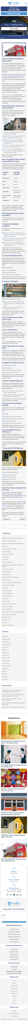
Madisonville (14, 967)
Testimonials (14, 993)
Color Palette (5, 557)
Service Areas (14, 991)
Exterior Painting (6, 572)
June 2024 (4, 674)
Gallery (14, 996)
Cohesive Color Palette (8, 554)
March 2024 (5, 679)
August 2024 (5, 668)
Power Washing (6, 601)
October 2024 (5, 663)
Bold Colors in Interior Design (9, 549)
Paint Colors (5, 588)
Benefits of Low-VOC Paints (9, 541)
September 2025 (6, 644)
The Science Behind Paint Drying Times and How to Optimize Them (13, 860)
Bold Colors (5, 546)
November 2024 (6, 660)
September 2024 (6, 666)
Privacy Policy (14, 1016)
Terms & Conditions (14, 1013)
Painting (5, 622)
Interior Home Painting (14, 937)
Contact (14, 1003)
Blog (14, 1001)
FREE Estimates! (14, 13)
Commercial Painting (7, 562)
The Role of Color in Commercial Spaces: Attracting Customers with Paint (12, 691)
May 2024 (4, 676)
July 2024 (4, 671)
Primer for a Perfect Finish (8, 604)
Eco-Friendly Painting (7, 569)
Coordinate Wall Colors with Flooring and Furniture (12, 565)
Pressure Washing (14, 942)
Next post (22, 519)
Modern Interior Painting (8, 585)
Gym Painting (14, 949)
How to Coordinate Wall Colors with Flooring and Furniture (13, 703)
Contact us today (6, 99)
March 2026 (5, 636)
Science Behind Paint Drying (9, 614)
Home (14, 980)
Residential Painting (7, 609)
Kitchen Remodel (14, 939)
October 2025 (5, 642)
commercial (13, 506)
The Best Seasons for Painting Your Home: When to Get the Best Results (13, 742)
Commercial (14, 988)
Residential (14, 986)
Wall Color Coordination (8, 625)
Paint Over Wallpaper (7, 593)
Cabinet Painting (6, 551)
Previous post (6, 519)
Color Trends (5, 559)
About (14, 983)
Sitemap (14, 1011)
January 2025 (5, 655)
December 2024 (6, 658)
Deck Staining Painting (14, 931)
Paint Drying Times (7, 590)
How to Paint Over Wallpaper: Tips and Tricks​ (13, 707)
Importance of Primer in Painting (10, 577)
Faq (14, 998)
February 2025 (5, 652)
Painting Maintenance (7, 596)
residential (5, 506)
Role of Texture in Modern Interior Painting (13, 612)
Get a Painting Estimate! (14, 25)
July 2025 (4, 650)
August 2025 (5, 647)
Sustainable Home (6, 617)
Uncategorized (6, 620)
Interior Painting (6, 580)
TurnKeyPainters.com (10, 1019)
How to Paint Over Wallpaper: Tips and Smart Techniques (11, 699)
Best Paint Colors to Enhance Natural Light (13, 543)
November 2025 (6, 639)
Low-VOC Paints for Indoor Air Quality (11, 582)
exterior (23, 228)
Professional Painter (7, 606)
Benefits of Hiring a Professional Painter (12, 538)
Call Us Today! (14, 28)
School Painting (14, 959)
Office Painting (14, 954)
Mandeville (14, 969)
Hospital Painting (6, 574)
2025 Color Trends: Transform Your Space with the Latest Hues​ (13, 789)
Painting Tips (5, 598)
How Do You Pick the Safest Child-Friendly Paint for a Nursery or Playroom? (12, 695)
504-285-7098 (14, 10)
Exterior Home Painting (14, 934)
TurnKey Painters (7, 95)
